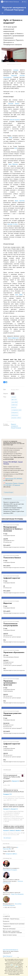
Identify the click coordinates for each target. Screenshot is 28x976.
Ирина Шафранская (13, 338)
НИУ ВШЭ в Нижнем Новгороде (11, 1)
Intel (16, 148)
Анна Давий (18, 294)
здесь (12, 964)
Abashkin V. (18, 830)
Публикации (7, 769)
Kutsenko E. (6, 830)
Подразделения (7, 926)
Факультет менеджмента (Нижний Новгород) (14, 8)
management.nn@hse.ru (11, 853)
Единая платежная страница (10, 935)
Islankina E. (12, 830)
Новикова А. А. (15, 781)
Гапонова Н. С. (6, 809)
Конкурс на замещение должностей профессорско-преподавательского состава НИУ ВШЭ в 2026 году (13, 443)
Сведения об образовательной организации (13, 923)
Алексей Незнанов (15, 119)
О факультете (7, 498)
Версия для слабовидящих (9, 928)
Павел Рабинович (13, 164)
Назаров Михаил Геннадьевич (10, 870)
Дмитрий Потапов (12, 224)
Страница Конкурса (8, 492)
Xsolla (10, 137)
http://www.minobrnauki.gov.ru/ (10, 949)
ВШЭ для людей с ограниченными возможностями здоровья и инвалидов (12, 931)
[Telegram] (6, 382)
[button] (3, 55)
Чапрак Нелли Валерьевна (17, 894)
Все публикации (7, 837)
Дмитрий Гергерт (13, 103)
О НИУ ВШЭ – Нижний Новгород (11, 918)
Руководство (6, 921)
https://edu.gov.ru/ (7, 956)
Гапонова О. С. (14, 809)
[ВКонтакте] (4, 382)
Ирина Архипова (19, 200)
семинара (15, 70)
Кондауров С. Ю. (7, 794)
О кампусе (6, 916)
